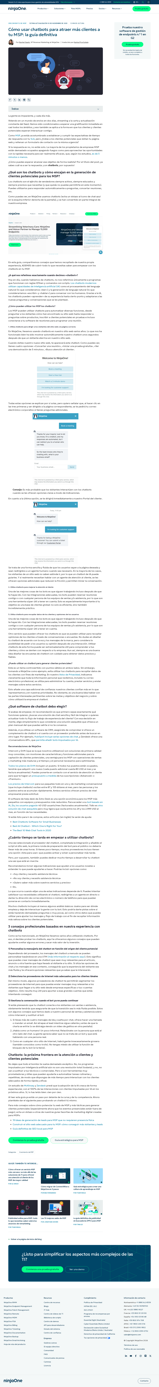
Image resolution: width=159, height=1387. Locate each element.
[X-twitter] (150, 1356)
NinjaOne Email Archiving (14, 1340)
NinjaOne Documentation (14, 1333)
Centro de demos (51, 1321)
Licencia (47, 1365)
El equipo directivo (51, 1347)
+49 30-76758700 (140, 1306)
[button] (10, 99)
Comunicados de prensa (54, 1358)
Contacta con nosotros (121, 2)
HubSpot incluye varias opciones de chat (56, 736)
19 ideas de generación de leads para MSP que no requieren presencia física (53, 1120)
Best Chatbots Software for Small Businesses (37, 821)
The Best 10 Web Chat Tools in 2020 (32, 830)
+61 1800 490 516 (137, 1324)
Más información (66, 2)
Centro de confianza (52, 1333)
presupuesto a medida (44, 775)
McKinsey (29, 1085)
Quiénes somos (50, 1343)
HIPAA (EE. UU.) (90, 1306)
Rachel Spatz (24, 42)
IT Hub (46, 1310)
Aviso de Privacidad (69, 674)
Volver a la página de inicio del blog (26, 1239)
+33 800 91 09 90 (139, 1313)
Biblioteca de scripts (52, 1317)
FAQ (46, 1354)
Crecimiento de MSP (17, 23)
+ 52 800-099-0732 (139, 1331)
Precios (89, 8)
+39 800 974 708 (136, 1320)
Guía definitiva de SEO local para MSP (33, 1128)
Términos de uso (131, 1345)
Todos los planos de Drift (21, 765)
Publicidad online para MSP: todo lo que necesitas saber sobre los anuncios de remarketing (22, 1221)
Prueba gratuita (141, 9)
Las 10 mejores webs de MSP (53, 1218)
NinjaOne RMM (10, 1302)
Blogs (46, 1306)
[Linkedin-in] (126, 1356)
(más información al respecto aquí (66, 956)
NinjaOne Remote (11, 1314)
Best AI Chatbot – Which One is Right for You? (37, 826)
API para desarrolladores (54, 1325)
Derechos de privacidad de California (99, 1334)
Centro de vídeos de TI (53, 1314)
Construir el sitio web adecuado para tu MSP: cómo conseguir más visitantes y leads (58, 1124)
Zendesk (41, 1085)
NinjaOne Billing (10, 1325)
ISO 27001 (88, 1310)
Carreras (47, 1362)
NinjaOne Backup (11, 1336)
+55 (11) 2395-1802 (137, 1327)
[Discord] (145, 1356)
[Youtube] (131, 1356)
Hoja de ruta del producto (15, 1344)
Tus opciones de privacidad (95, 1338)
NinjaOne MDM (10, 1317)
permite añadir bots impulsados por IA (57, 740)
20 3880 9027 (137, 1309)
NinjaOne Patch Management (16, 1310)
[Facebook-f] (136, 1356)
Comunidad (49, 1350)
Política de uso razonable (134, 1349)
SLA (33, 138)
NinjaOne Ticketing (12, 1329)
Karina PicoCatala (81, 42)
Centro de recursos (52, 1302)
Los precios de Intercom (21, 783)
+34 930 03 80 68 (138, 1317)
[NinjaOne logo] (17, 9)
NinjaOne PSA (10, 1321)
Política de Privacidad (93, 1302)
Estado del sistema (52, 1329)
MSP (17, 135)
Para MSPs (76, 8)
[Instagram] (140, 1356)
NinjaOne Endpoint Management (18, 1306)
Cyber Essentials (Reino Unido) (97, 1324)
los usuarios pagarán (27, 805)
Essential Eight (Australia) (94, 1320)
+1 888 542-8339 (105, 2)
